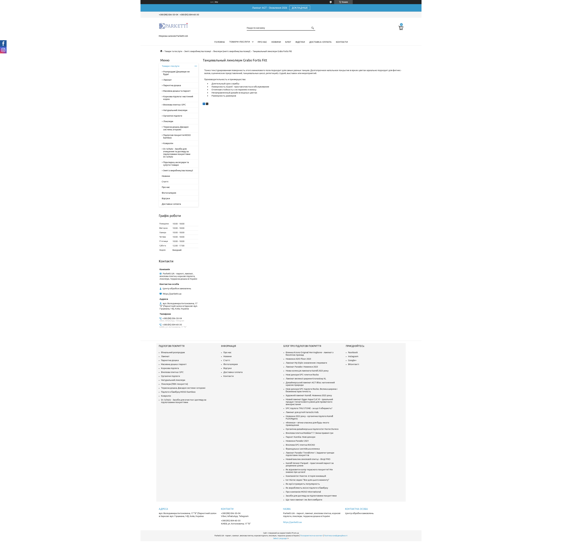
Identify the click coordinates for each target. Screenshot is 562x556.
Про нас (262, 42)
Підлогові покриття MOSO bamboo (177, 136)
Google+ (352, 360)
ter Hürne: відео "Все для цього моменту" (307, 480)
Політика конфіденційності (335, 536)
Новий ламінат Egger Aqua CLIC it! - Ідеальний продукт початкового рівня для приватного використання (309, 402)
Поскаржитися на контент (311, 536)
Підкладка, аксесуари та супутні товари (176, 163)
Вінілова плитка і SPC (174, 104)
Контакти (342, 42)
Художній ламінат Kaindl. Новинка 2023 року (309, 395)
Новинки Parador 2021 (297, 441)
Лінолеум (168, 121)
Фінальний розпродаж (173, 352)
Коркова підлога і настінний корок (178, 97)
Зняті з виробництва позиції (197, 51)
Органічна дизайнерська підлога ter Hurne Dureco (312, 429)
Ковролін (168, 143)
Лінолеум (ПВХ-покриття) (174, 384)
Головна (219, 42)
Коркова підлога (170, 368)
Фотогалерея (169, 193)
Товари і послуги (239, 42)
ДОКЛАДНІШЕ (300, 7)
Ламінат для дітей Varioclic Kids (302, 412)
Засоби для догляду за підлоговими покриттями (311, 495)
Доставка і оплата (320, 42)
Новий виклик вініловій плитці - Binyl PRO (308, 459)
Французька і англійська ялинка (303, 448)
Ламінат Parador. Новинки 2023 (302, 366)
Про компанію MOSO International (303, 491)
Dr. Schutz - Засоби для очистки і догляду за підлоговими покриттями (183, 401)
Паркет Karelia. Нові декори (300, 437)
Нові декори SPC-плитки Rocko (302, 374)
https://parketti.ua (172, 293)
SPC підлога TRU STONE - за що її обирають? (309, 408)
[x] (207, 104)
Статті (165, 181)
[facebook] (204, 104)
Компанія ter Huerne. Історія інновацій (306, 476)
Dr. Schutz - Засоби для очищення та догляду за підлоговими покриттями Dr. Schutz (176, 153)
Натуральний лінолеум (175, 110)
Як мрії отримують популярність (303, 484)
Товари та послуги (173, 51)
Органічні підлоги (172, 116)
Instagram (353, 356)
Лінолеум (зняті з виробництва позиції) (231, 51)
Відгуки (300, 42)
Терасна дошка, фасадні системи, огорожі (176, 128)
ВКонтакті (353, 364)
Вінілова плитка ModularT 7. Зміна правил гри (309, 433)
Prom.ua (295, 533)
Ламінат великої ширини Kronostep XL (306, 378)
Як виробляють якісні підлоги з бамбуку (307, 488)
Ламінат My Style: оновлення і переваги (306, 363)
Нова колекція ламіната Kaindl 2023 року (307, 370)
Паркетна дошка (172, 85)
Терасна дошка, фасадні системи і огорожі (183, 388)
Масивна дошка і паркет (174, 364)
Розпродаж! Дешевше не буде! (176, 72)
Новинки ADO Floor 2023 (298, 359)
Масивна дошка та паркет (177, 91)
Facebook (353, 352)
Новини (276, 42)
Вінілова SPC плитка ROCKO (300, 445)
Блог (288, 42)
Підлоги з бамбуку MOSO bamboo (178, 392)
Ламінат (167, 80)
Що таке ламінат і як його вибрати (304, 499)
